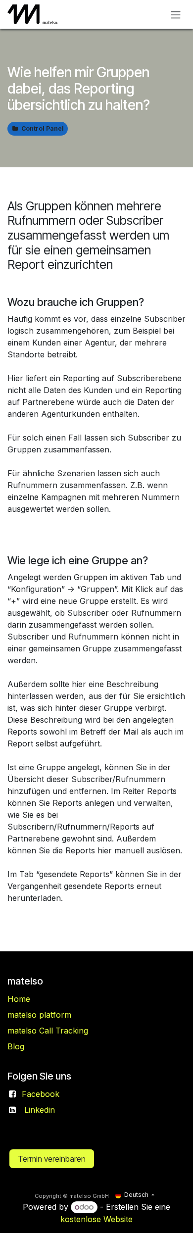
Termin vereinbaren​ (52, 1159)
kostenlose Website (96, 1219)
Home (18, 999)
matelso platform (39, 1015)
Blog (15, 1046)
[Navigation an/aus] (176, 14)
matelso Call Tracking (47, 1031)
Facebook (40, 1094)
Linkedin (39, 1110)
